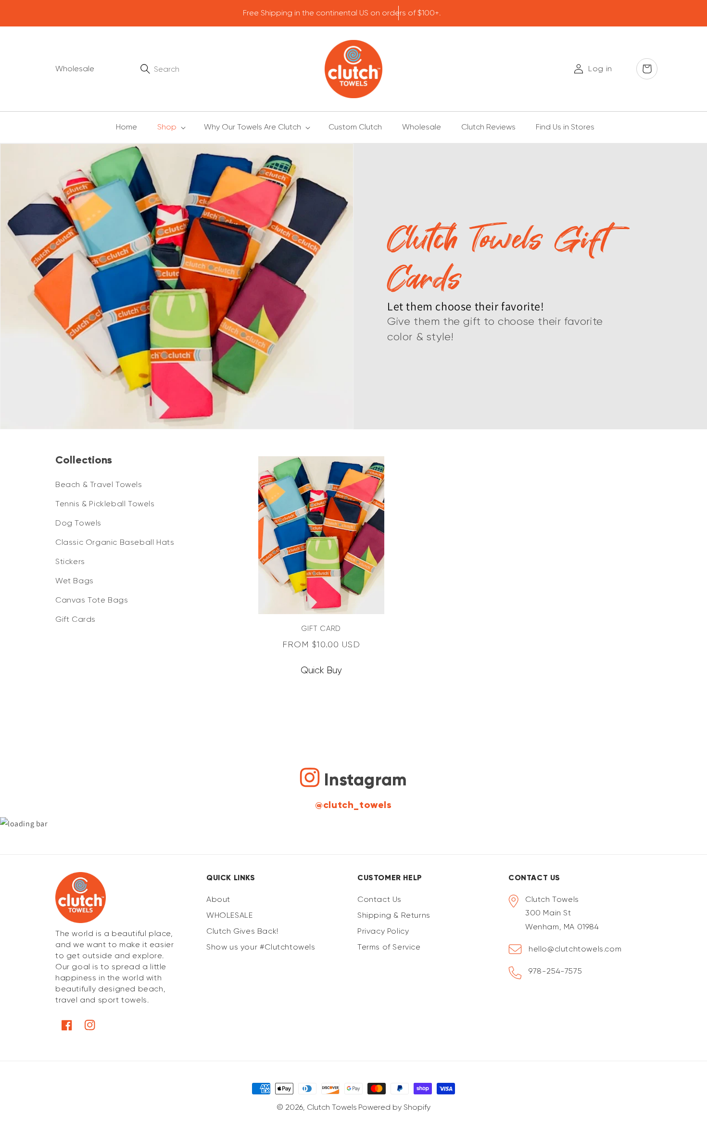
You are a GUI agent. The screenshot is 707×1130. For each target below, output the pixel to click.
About (218, 899)
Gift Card (321, 628)
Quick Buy (321, 670)
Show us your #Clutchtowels (261, 946)
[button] (166, 127)
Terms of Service (389, 946)
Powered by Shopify (394, 1107)
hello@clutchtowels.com (575, 948)
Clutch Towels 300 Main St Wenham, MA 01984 (562, 913)
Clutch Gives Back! (242, 931)
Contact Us (379, 899)
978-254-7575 (555, 971)
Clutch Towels (332, 1107)
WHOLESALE (229, 915)
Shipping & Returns (393, 915)
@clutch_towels (353, 804)
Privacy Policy (383, 931)
